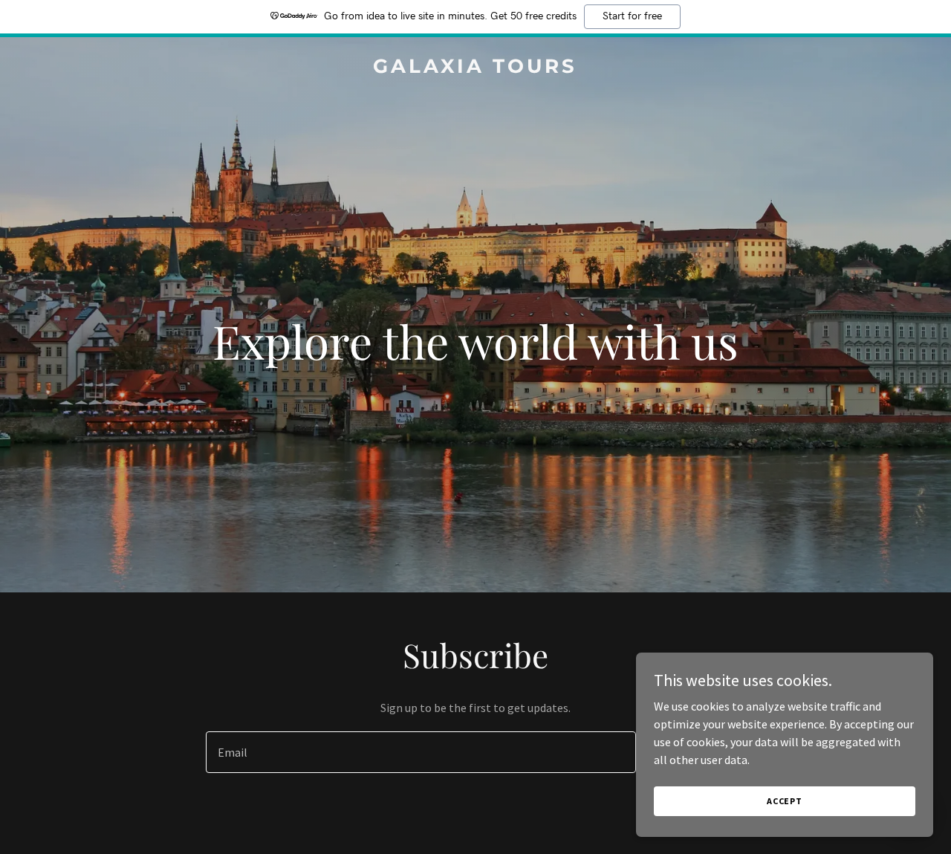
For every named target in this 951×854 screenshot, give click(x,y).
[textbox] (420, 752)
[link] (475, 68)
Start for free (632, 16)
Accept (784, 800)
